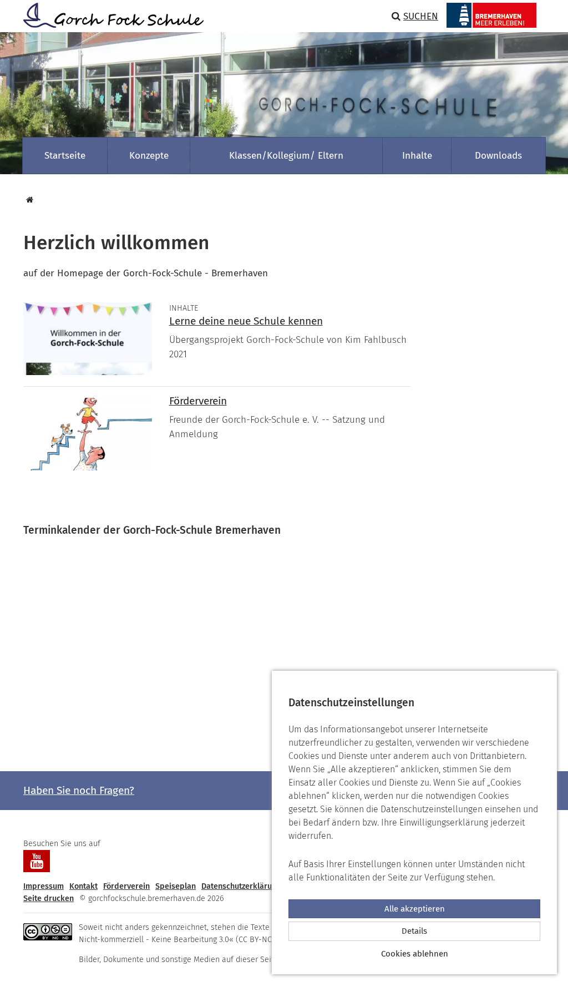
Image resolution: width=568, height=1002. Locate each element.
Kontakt (83, 886)
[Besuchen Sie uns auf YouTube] (36, 861)
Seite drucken (48, 898)
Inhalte (417, 155)
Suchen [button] (420, 16)
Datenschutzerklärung (241, 886)
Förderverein (198, 400)
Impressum (43, 886)
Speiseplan (175, 886)
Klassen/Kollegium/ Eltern (286, 155)
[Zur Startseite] (109, 15)
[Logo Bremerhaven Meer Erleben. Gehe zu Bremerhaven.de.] (491, 15)
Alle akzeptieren (414, 909)
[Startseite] (28, 200)
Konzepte (149, 155)
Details (414, 931)
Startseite (64, 155)
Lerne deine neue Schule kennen (246, 321)
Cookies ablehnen (414, 954)
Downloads (498, 155)
